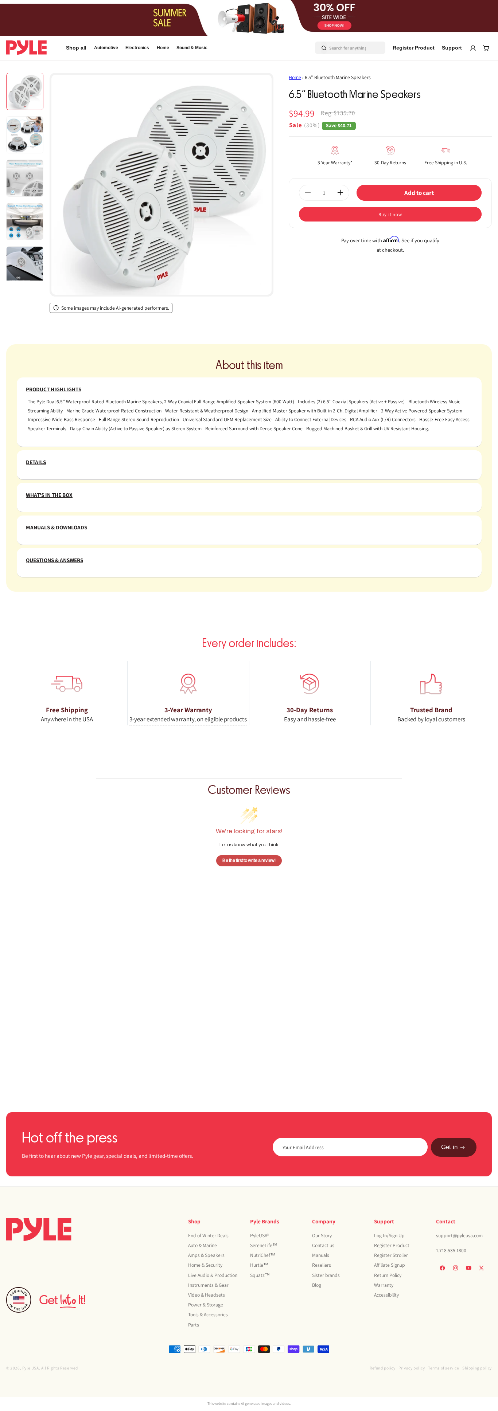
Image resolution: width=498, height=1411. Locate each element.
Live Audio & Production (212, 1275)
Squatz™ (260, 1275)
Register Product (391, 1245)
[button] (106, 48)
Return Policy (387, 1275)
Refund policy (383, 1368)
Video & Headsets (206, 1295)
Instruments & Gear (208, 1285)
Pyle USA (30, 1368)
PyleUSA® (259, 1235)
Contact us (323, 1245)
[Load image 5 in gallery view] (24, 264)
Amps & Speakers (206, 1255)
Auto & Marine (202, 1245)
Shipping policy (477, 1368)
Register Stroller (391, 1255)
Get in (449, 1147)
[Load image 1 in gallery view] (24, 91)
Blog (316, 1285)
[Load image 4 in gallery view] (24, 221)
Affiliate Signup (389, 1265)
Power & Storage (205, 1304)
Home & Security (205, 1265)
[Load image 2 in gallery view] (24, 134)
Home (295, 77)
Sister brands (326, 1275)
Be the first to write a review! (249, 860)
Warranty (383, 1285)
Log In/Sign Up (389, 1235)
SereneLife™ (263, 1245)
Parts (193, 1324)
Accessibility (386, 1295)
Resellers (321, 1265)
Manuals (320, 1255)
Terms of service (443, 1368)
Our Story (322, 1235)
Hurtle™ (259, 1265)
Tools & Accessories (208, 1314)
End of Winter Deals (208, 1235)
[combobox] (341, 48)
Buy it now (390, 214)
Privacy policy (411, 1368)
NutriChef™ (262, 1255)
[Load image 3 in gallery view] (24, 178)
